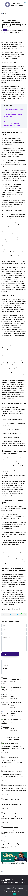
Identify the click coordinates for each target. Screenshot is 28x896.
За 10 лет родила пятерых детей (11, 746)
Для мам (5, 665)
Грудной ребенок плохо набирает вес (12, 844)
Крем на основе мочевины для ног (15, 678)
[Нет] (26, 890)
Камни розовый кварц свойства (16, 712)
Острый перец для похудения (15, 720)
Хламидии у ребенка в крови (16, 695)
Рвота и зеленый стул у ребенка (16, 688)
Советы (5, 671)
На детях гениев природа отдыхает (11, 816)
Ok (14, 893)
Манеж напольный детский (9, 830)
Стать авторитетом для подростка (11, 774)
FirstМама (17, 4)
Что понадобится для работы (14, 112)
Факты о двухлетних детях (9, 760)
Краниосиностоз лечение (14, 727)
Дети (5, 30)
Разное (5, 668)
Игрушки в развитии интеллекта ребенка (13, 788)
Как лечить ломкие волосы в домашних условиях (16, 704)
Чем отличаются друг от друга (14, 109)
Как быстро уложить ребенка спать (12, 802)
